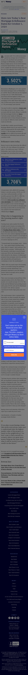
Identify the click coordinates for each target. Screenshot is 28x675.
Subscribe (14, 354)
